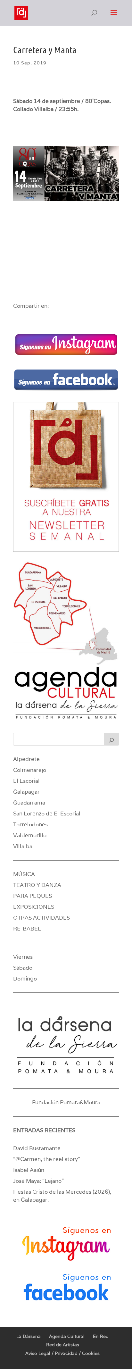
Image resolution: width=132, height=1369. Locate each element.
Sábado (22, 967)
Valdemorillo (29, 835)
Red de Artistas (62, 1345)
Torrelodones (30, 824)
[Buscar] (111, 739)
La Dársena (28, 1336)
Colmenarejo (29, 769)
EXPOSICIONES (33, 906)
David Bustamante (37, 1148)
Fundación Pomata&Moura (66, 1102)
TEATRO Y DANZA (37, 885)
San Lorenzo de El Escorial (46, 813)
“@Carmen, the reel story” (46, 1159)
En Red (101, 1336)
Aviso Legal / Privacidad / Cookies (62, 1353)
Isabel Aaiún (28, 1169)
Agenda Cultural (67, 1336)
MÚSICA (24, 874)
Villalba (22, 846)
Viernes (23, 956)
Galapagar (26, 791)
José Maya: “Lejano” (38, 1180)
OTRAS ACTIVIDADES (41, 917)
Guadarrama (29, 802)
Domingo (25, 978)
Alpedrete (26, 759)
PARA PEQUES (32, 895)
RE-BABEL (27, 928)
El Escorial (26, 780)
